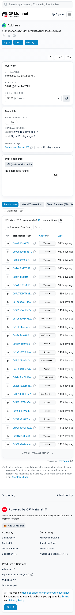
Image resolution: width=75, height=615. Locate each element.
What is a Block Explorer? (52, 554)
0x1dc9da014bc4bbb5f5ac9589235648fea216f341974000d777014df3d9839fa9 (22, 302)
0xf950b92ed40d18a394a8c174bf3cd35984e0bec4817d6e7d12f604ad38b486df (22, 411)
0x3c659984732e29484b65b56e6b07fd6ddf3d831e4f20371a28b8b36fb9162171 (22, 318)
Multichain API (9, 580)
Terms (5, 548)
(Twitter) (10, 495)
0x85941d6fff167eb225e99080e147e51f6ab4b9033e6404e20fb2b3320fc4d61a (22, 276)
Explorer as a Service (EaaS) (16, 574)
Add (12, 122)
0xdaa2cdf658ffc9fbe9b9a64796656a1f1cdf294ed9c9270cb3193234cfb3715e (22, 268)
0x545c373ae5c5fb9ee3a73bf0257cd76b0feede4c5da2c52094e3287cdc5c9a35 (22, 402)
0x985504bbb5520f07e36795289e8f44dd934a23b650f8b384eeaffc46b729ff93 (22, 310)
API (60, 57)
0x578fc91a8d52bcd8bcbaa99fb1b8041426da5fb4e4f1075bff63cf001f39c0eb (22, 285)
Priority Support (9, 585)
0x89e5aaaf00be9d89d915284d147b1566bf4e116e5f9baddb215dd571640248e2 (22, 335)
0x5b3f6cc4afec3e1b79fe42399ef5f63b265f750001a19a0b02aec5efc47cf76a (22, 360)
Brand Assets (9, 537)
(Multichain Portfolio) (19, 164)
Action (42, 235)
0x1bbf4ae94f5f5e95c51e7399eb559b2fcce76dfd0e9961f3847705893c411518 (22, 327)
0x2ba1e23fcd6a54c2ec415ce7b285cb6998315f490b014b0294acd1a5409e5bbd (22, 385)
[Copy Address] (3, 36)
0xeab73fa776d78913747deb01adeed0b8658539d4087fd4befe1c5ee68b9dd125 (22, 243)
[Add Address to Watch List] (51, 57)
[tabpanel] (37, 336)
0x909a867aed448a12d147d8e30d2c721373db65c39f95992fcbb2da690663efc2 (22, 444)
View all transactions (36, 453)
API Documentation (49, 537)
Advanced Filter (15, 210)
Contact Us (7, 543)
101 (40, 220)
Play (17, 42)
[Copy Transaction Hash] (34, 243)
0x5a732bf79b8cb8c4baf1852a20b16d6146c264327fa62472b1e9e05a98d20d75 (22, 293)
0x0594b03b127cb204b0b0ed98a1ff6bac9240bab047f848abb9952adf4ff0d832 (22, 394)
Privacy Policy (16, 600)
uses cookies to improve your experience (46, 592)
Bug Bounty (7, 554)
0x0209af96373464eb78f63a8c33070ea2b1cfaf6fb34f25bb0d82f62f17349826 (22, 260)
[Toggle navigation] (69, 14)
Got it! (10, 607)
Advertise (7, 569)
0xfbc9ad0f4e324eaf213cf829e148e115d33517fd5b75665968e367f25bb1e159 (22, 343)
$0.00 (16, 98)
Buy (5, 42)
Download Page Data (20, 227)
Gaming (30, 42)
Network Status (47, 548)
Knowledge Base (20, 477)
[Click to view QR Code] (9, 35)
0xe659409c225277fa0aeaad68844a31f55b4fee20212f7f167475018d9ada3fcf (22, 369)
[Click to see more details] (66, 98)
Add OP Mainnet (16, 525)
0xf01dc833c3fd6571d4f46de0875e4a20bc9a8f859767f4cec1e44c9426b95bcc (22, 436)
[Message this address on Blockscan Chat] (14, 36)
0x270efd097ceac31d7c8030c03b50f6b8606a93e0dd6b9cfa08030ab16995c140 (22, 419)
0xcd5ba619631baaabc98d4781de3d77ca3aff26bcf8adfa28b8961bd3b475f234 (22, 251)
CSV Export (64, 461)
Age (60, 235)
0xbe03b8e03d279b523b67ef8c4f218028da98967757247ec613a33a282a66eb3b (22, 427)
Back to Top (66, 495)
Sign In (59, 14)
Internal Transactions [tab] (32, 204)
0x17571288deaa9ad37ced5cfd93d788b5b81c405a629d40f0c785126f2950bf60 (22, 352)
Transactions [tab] (10, 204)
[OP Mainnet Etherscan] (15, 15)
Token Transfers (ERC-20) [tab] (60, 204)
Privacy (14, 548)
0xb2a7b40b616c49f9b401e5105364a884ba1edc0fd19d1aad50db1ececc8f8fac (22, 377)
